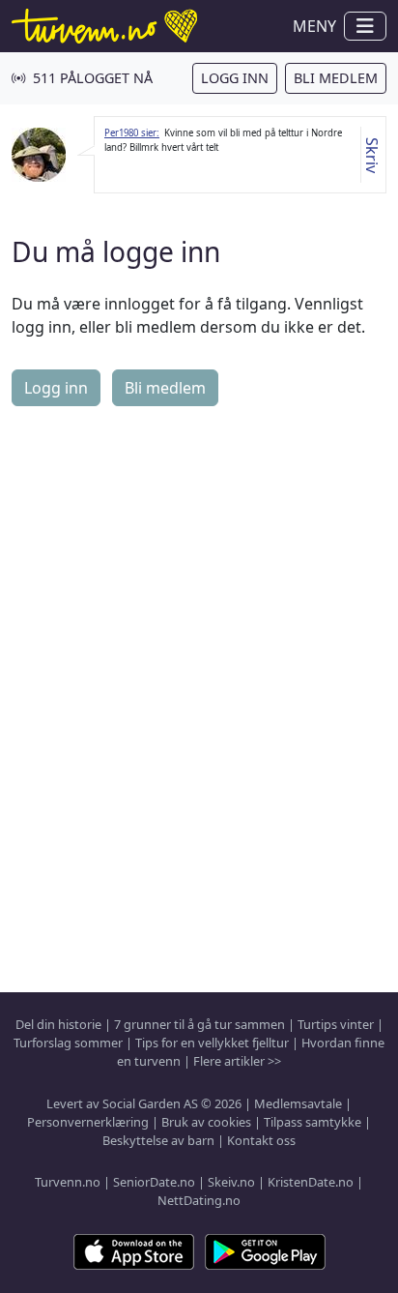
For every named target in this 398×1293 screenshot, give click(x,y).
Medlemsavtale (298, 1103)
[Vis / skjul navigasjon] (365, 26)
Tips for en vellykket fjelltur (212, 1042)
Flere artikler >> (237, 1061)
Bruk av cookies (206, 1122)
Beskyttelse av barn (158, 1140)
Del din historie (58, 1024)
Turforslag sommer (68, 1042)
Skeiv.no (231, 1181)
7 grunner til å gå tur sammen (199, 1024)
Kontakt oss (261, 1140)
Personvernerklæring (88, 1122)
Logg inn (235, 78)
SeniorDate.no (154, 1181)
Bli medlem (336, 78)
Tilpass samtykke (312, 1122)
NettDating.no (199, 1200)
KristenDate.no (311, 1181)
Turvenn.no (67, 1181)
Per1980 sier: (131, 133)
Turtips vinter (336, 1024)
